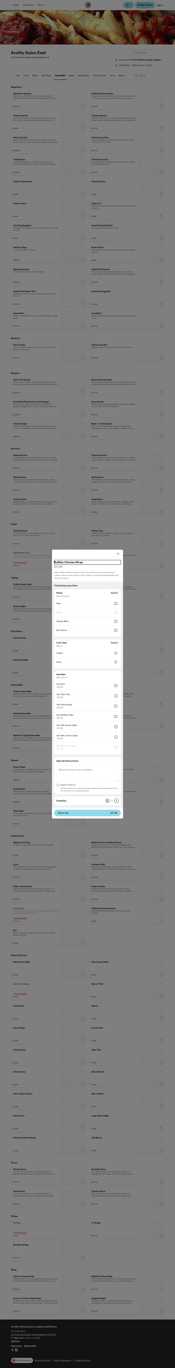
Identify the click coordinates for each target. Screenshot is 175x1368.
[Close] (118, 554)
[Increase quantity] (116, 801)
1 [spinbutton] (112, 800)
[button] (87, 813)
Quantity (61, 800)
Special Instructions (67, 760)
